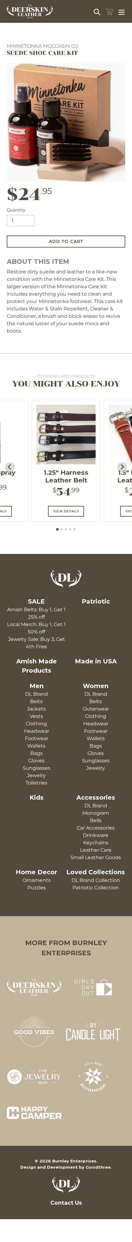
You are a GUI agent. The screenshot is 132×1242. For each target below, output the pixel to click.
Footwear (36, 738)
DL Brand (36, 694)
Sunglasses (36, 768)
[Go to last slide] (10, 467)
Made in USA (96, 661)
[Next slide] (122, 467)
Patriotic (96, 601)
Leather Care (95, 850)
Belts (36, 701)
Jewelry (36, 775)
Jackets (36, 709)
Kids (36, 797)
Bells (96, 820)
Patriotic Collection (95, 888)
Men (36, 686)
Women (95, 686)
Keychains (95, 843)
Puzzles (36, 888)
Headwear (36, 731)
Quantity (16, 210)
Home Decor (36, 872)
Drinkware (95, 835)
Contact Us (66, 1202)
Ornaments (36, 880)
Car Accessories (96, 828)
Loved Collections (95, 872)
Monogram (95, 813)
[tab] (57, 529)
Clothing (36, 724)
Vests (36, 716)
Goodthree (98, 1167)
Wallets (36, 746)
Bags (36, 753)
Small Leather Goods (95, 857)
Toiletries (36, 783)
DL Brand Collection (96, 880)
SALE (36, 601)
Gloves (36, 761)
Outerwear (96, 709)
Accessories (95, 797)
